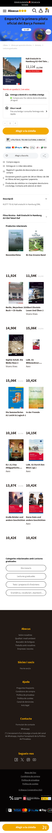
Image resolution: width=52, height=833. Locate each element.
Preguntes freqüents (25, 688)
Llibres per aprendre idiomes (21, 45)
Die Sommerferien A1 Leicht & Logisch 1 (16, 414)
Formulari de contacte (25, 724)
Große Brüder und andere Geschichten (15, 519)
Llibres (5, 45)
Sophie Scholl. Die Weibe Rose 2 (14, 361)
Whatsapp (25, 729)
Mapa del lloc (30, 772)
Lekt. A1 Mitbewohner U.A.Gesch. (32, 362)
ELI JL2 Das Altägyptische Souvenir (12, 467)
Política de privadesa (25, 695)
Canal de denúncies (25, 701)
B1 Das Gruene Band (36, 255)
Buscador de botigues (25, 642)
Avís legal (25, 705)
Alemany (38, 45)
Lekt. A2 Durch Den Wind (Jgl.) (35, 466)
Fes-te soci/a (25, 668)
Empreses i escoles (25, 648)
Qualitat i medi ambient (25, 638)
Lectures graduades (10, 48)
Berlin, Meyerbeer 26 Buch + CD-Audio (16, 309)
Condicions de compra (25, 691)
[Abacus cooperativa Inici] (18, 12)
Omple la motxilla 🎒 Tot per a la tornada (27, 3)
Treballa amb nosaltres (25, 645)
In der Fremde (33, 412)
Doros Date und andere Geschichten (35, 519)
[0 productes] (47, 11)
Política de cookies (25, 698)
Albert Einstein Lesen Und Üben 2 (34, 309)
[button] (41, 10)
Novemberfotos (13, 255)
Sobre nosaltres (25, 635)
